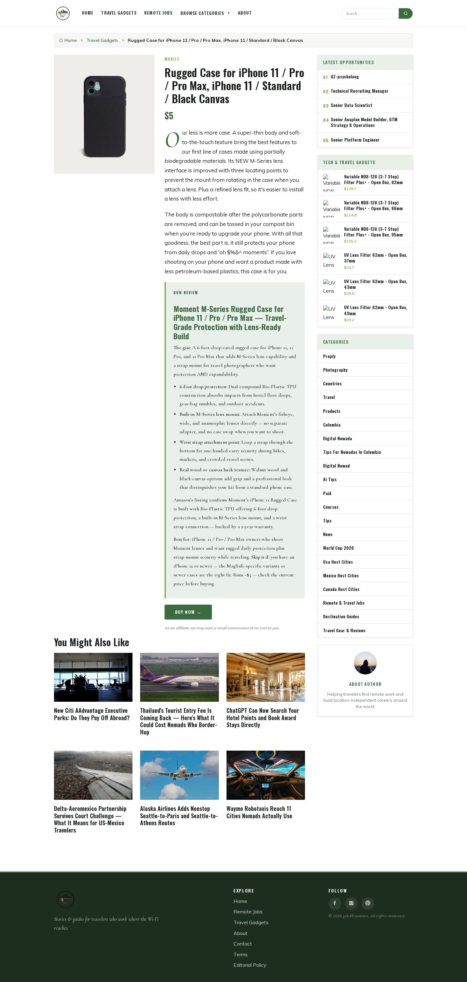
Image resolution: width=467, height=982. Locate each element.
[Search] (406, 13)
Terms (241, 954)
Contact (243, 943)
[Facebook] (334, 903)
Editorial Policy (250, 965)
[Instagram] (351, 903)
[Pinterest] (368, 903)
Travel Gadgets (119, 12)
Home (87, 12)
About (245, 12)
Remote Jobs (158, 12)
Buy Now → (188, 611)
